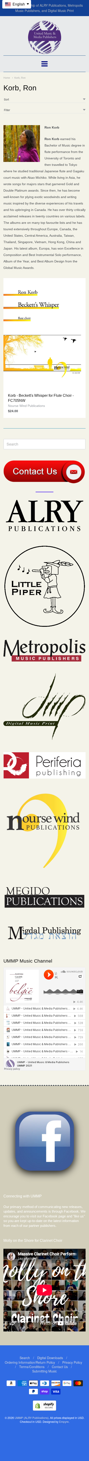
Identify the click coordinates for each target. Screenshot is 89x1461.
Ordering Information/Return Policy (30, 1362)
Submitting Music (44, 1371)
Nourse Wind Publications (26, 406)
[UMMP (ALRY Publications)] (44, 51)
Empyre (64, 1422)
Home (6, 77)
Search (25, 1357)
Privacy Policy (72, 1362)
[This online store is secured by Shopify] (44, 1409)
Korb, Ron (20, 77)
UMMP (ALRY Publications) (32, 1418)
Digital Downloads (50, 1357)
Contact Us (60, 1366)
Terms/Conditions (31, 1366)
